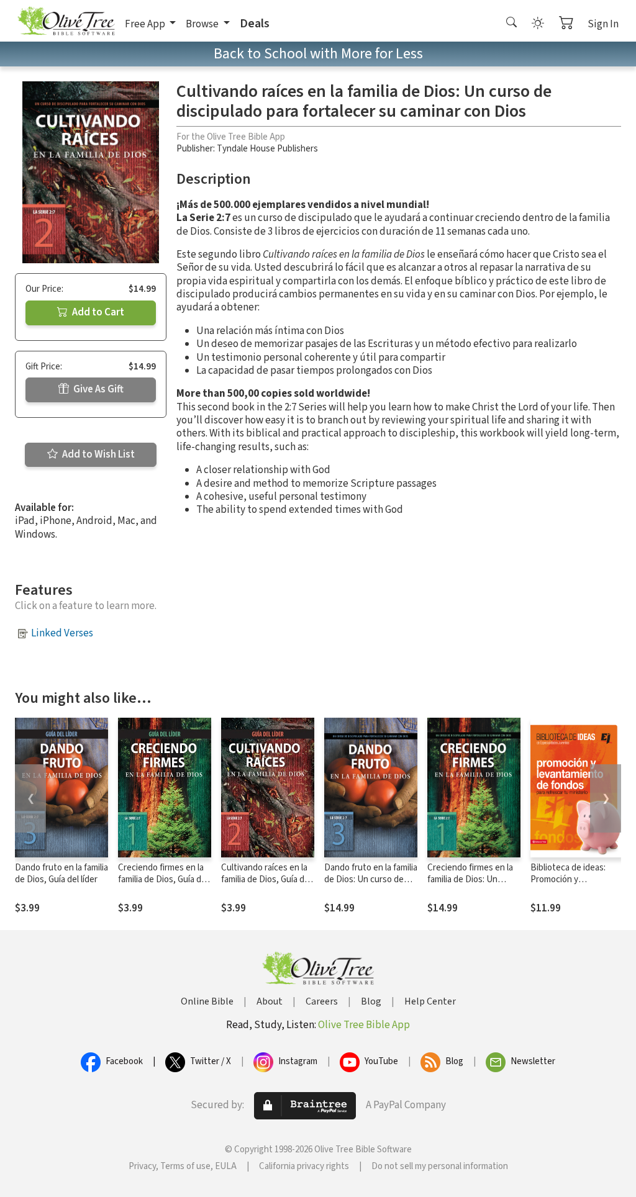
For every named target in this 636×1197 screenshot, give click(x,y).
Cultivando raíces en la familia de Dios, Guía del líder (266, 879)
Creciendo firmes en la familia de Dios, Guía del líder (163, 879)
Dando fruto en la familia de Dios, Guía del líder (61, 873)
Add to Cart (97, 312)
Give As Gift (97, 389)
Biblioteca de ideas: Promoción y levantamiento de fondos (568, 885)
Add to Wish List (97, 454)
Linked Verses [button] (62, 633)
